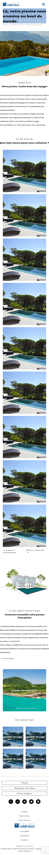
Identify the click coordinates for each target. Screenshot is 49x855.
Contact (24, 840)
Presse (24, 783)
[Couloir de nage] (24, 191)
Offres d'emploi (24, 793)
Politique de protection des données (23, 848)
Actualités (24, 836)
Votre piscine (24, 820)
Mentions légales (6, 848)
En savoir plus (8, 658)
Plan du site (27, 851)
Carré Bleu (24, 831)
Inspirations (24, 816)
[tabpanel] (24, 15)
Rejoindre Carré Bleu (24, 788)
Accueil (24, 812)
